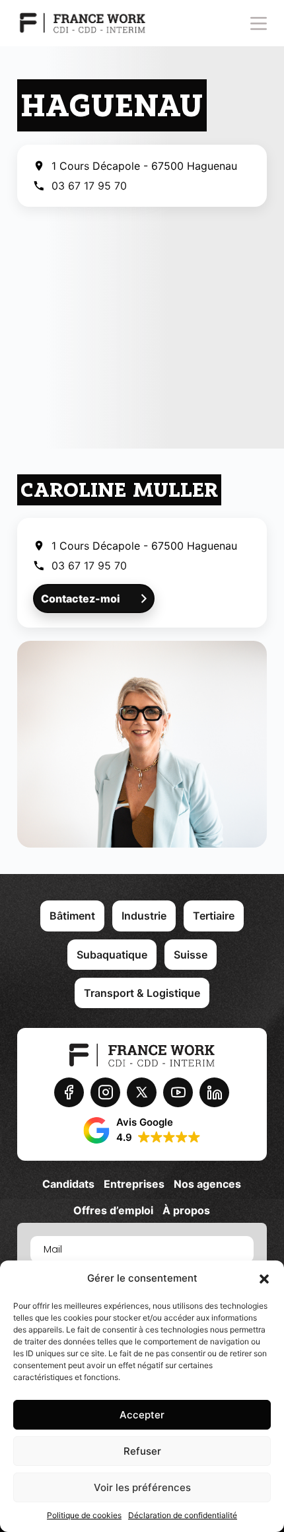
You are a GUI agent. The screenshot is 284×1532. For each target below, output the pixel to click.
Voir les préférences (142, 1487)
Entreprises (134, 1183)
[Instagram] (105, 1092)
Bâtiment (72, 915)
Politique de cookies (84, 1515)
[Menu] (258, 23)
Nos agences (207, 1183)
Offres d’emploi (113, 1210)
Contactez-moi (80, 598)
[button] (264, 1279)
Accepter (142, 1414)
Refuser (142, 1451)
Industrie (144, 915)
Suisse (190, 954)
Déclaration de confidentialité (182, 1515)
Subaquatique (112, 954)
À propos (186, 1210)
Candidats (68, 1183)
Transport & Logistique (142, 993)
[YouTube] (178, 1092)
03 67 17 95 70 (89, 185)
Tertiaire (213, 915)
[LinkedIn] (214, 1092)
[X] (142, 1092)
